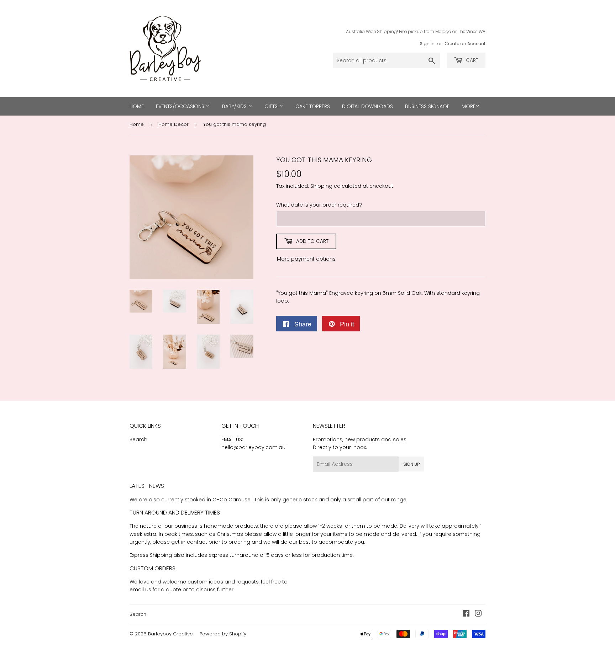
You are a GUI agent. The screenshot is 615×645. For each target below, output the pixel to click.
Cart (471, 60)
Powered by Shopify (223, 633)
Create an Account (465, 44)
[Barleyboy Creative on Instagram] (478, 614)
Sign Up (411, 464)
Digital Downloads (367, 106)
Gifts (271, 106)
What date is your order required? (319, 204)
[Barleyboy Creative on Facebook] (466, 614)
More (468, 106)
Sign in (427, 44)
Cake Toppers (312, 106)
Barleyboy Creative (170, 633)
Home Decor (173, 124)
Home (137, 106)
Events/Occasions (181, 106)
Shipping (321, 186)
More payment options (306, 258)
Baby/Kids (235, 106)
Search (138, 439)
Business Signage (427, 106)
